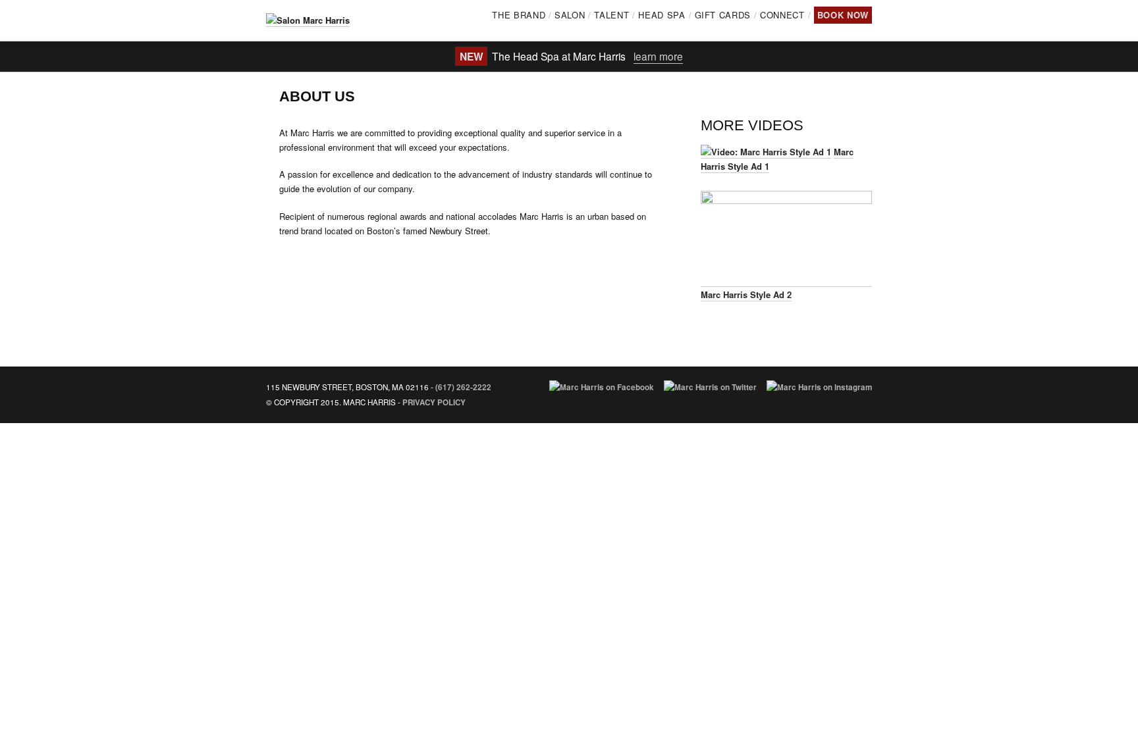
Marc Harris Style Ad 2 (746, 294)
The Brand (518, 15)
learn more (658, 56)
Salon (570, 15)
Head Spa (661, 15)
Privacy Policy (434, 402)
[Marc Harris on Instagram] (819, 387)
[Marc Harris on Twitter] (710, 387)
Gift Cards (723, 15)
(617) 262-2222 (463, 387)
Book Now (843, 15)
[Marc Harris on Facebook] (601, 387)
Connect (782, 15)
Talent (611, 15)
